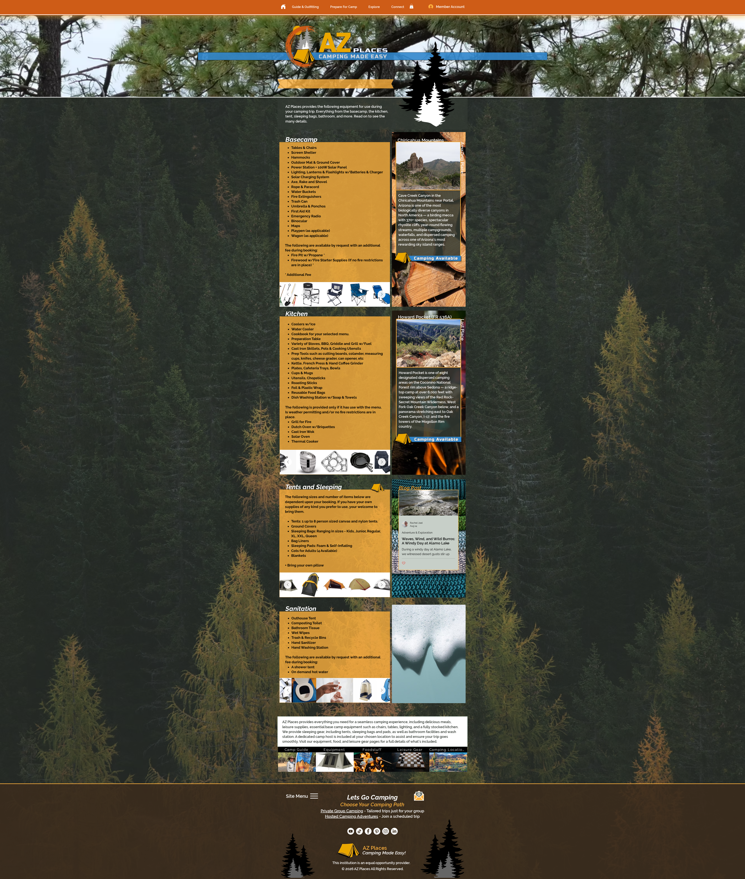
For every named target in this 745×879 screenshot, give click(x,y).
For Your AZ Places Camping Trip (361, 714)
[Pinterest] (376, 831)
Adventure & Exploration (417, 532)
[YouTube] (350, 831)
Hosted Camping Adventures (351, 816)
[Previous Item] (288, 294)
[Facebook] (368, 831)
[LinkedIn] (394, 831)
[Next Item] (381, 294)
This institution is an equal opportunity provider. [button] (371, 863)
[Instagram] (385, 831)
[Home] (283, 6)
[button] (305, 6)
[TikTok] (359, 831)
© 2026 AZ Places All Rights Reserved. (373, 869)
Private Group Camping (342, 811)
